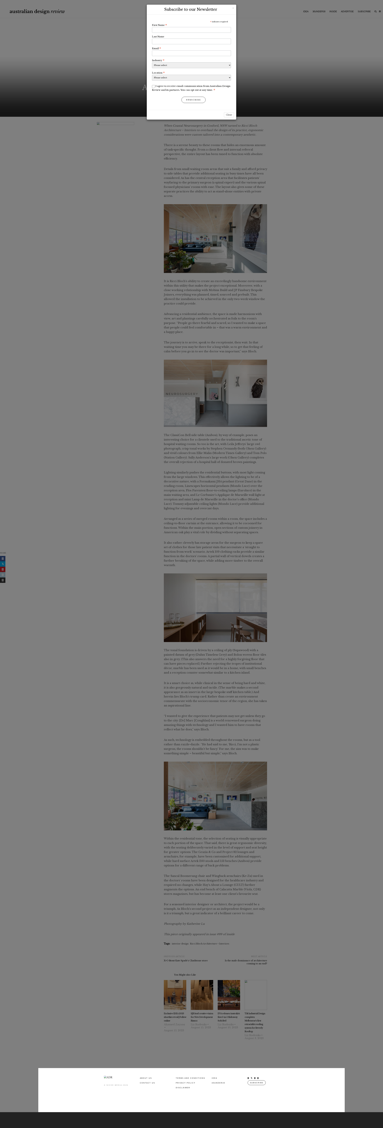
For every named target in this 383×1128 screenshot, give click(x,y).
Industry (158, 60)
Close (229, 114)
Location (158, 72)
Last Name (158, 36)
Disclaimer (183, 1088)
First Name (159, 25)
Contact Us (147, 1083)
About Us (146, 1078)
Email (156, 48)
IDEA (214, 1078)
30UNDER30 (218, 1083)
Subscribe (193, 100)
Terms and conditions (190, 1078)
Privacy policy (185, 1083)
